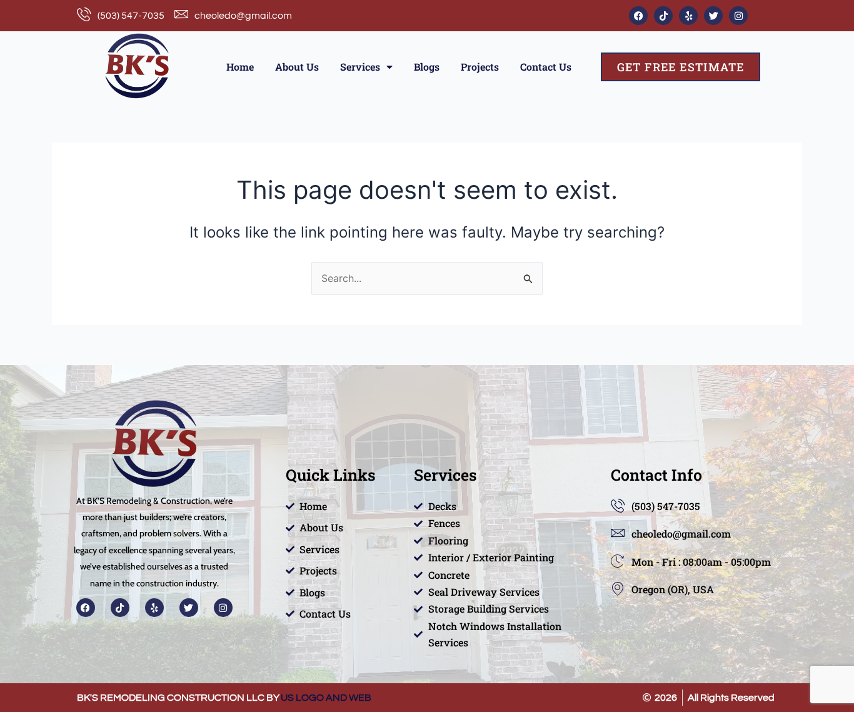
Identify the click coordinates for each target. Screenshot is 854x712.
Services (360, 66)
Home (240, 66)
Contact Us (545, 66)
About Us (297, 66)
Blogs (427, 66)
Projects (480, 66)
